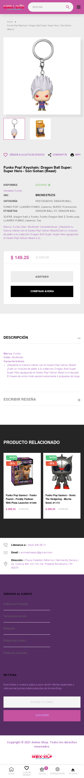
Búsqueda (9, 628)
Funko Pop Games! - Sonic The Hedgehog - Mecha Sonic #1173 (61, 499)
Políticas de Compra (15, 640)
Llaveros (46, 206)
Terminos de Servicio (15, 616)
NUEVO (57, 206)
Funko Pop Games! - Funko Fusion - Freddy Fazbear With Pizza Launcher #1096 (21, 499)
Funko (35, 216)
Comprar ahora (42, 291)
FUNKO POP (11, 206)
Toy (39, 220)
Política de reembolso (15, 653)
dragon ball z (21, 216)
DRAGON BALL (62, 201)
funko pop (72, 216)
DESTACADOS (44, 201)
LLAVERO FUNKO (30, 206)
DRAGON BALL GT (46, 210)
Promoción (70, 206)
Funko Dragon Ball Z (52, 216)
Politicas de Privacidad (16, 604)
